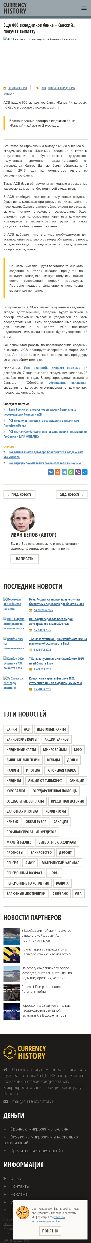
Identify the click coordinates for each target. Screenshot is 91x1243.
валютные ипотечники (26, 893)
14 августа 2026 (43, 610)
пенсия (12, 862)
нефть (54, 872)
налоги (13, 770)
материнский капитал (60, 862)
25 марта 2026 (42, 689)
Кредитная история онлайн (36, 1150)
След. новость (72, 494)
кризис (12, 821)
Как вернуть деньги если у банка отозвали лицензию (45, 463)
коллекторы (56, 811)
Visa (78, 893)
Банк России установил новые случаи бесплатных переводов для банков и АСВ (56, 601)
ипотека (33, 770)
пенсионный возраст (24, 872)
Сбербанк (60, 893)
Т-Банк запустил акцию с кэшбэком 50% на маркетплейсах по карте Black (58, 641)
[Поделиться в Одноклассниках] (57, 472)
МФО (78, 749)
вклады (53, 759)
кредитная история (67, 801)
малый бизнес (19, 842)
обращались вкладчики (68, 382)
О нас (15, 1178)
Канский (9, 94)
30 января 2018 (17, 88)
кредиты (14, 780)
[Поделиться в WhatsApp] (71, 472)
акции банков (57, 739)
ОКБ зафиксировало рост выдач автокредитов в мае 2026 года (51, 621)
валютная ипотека (22, 811)
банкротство (41, 852)
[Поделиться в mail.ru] (85, 472)
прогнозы (15, 852)
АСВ (44, 88)
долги (72, 759)
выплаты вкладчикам (61, 88)
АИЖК (30, 862)
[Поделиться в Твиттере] (64, 472)
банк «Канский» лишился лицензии (52, 367)
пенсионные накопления (28, 883)
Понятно (50, 1231)
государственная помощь (55, 790)
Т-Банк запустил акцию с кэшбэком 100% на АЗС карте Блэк (56, 660)
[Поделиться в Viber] (78, 472)
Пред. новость (19, 494)
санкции (77, 780)
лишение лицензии (23, 759)
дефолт (65, 852)
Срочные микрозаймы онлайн (39, 1129)
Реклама (19, 1194)
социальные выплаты (25, 801)
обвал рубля (36, 821)
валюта (62, 883)
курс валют (16, 790)
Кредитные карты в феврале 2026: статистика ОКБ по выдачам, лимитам (55, 680)
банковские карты (22, 739)
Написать (24, 558)
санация (61, 821)
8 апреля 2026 (42, 650)
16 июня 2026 (42, 630)
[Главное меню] (84, 8)
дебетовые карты (51, 729)
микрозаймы (55, 749)
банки (12, 729)
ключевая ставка (61, 770)
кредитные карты (21, 749)
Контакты (20, 1186)
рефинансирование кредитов (31, 831)
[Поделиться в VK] (51, 472)
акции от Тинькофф (45, 780)
